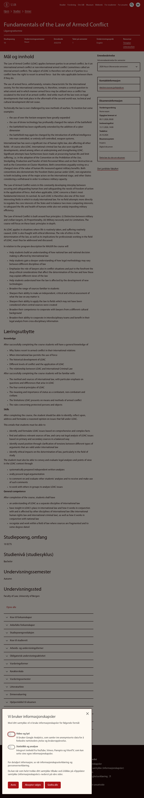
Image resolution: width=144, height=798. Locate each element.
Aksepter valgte (33, 785)
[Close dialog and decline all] (87, 712)
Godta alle (53, 785)
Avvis (13, 785)
